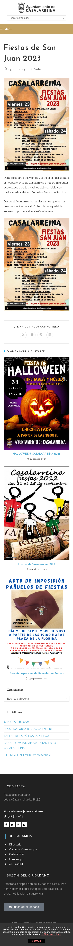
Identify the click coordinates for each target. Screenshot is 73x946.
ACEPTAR (36, 941)
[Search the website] (36, 17)
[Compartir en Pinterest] (41, 335)
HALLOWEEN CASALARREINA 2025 (36, 454)
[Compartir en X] (23, 335)
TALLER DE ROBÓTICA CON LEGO (26, 735)
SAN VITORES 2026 (16, 721)
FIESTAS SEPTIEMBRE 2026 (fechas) (27, 755)
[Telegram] (24, 824)
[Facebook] (6, 824)
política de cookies (51, 934)
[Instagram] (18, 824)
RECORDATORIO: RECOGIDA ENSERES (29, 728)
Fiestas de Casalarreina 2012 (36, 564)
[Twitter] (12, 824)
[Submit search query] (62, 17)
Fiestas (37, 69)
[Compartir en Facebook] (32, 335)
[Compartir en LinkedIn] (49, 335)
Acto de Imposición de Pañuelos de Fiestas (37, 673)
